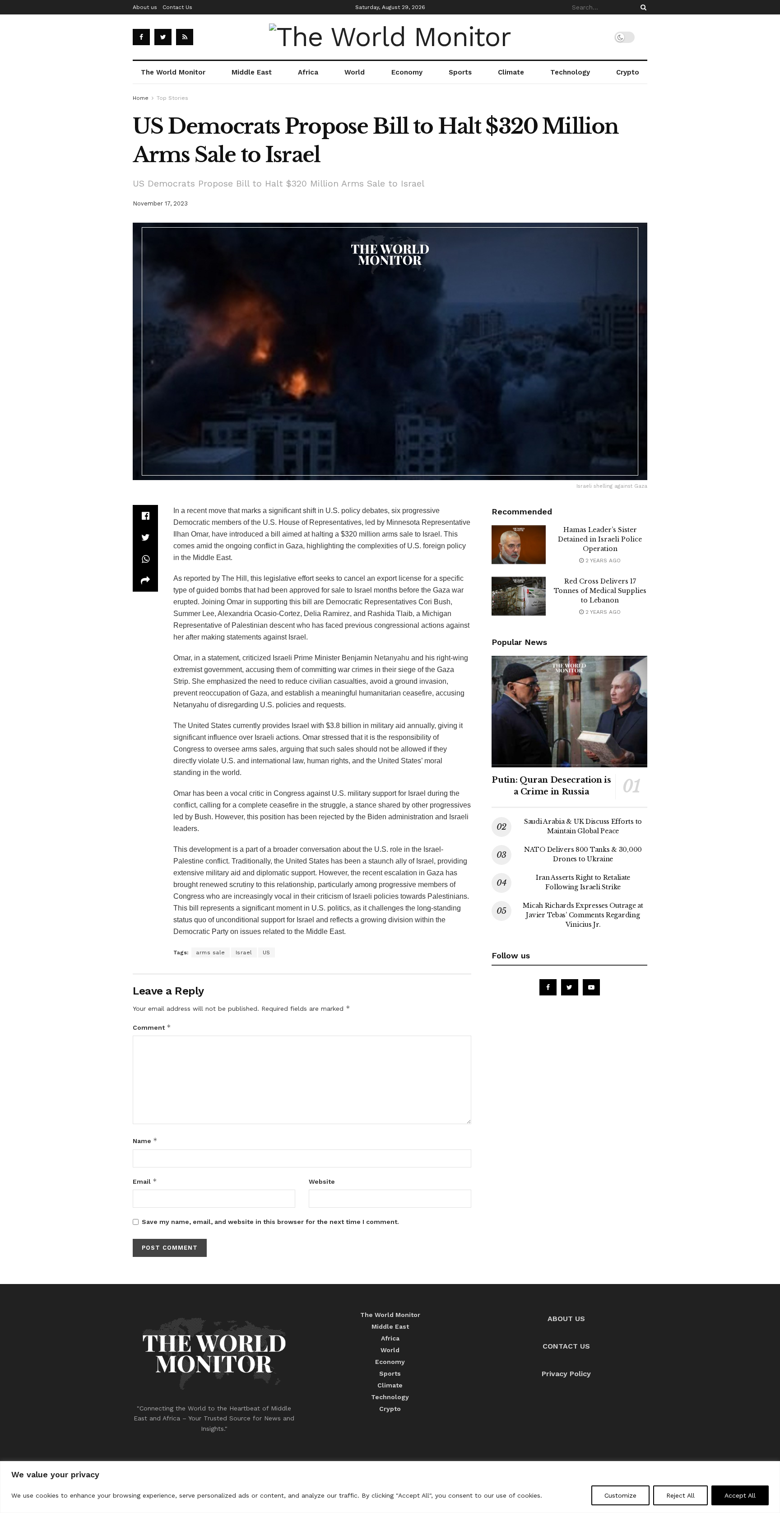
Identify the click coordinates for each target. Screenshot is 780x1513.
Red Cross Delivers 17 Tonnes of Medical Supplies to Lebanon (600, 590)
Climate (511, 72)
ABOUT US (566, 1318)
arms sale (210, 952)
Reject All (680, 1495)
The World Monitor (173, 72)
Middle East (252, 72)
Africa (308, 72)
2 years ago (602, 560)
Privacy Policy (566, 1373)
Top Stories (172, 98)
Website (322, 1181)
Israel (244, 952)
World (354, 72)
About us (145, 7)
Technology (570, 72)
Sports (460, 72)
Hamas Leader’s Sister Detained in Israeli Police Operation (600, 539)
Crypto (627, 72)
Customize (620, 1495)
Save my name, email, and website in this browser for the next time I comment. (270, 1221)
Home (141, 98)
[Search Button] (642, 7)
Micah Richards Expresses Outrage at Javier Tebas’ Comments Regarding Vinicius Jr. (583, 915)
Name (145, 1140)
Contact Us (177, 7)
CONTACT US (566, 1346)
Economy (406, 72)
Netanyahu (391, 658)
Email (145, 1181)
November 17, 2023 (160, 203)
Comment (152, 1027)
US (266, 952)
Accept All (740, 1495)
